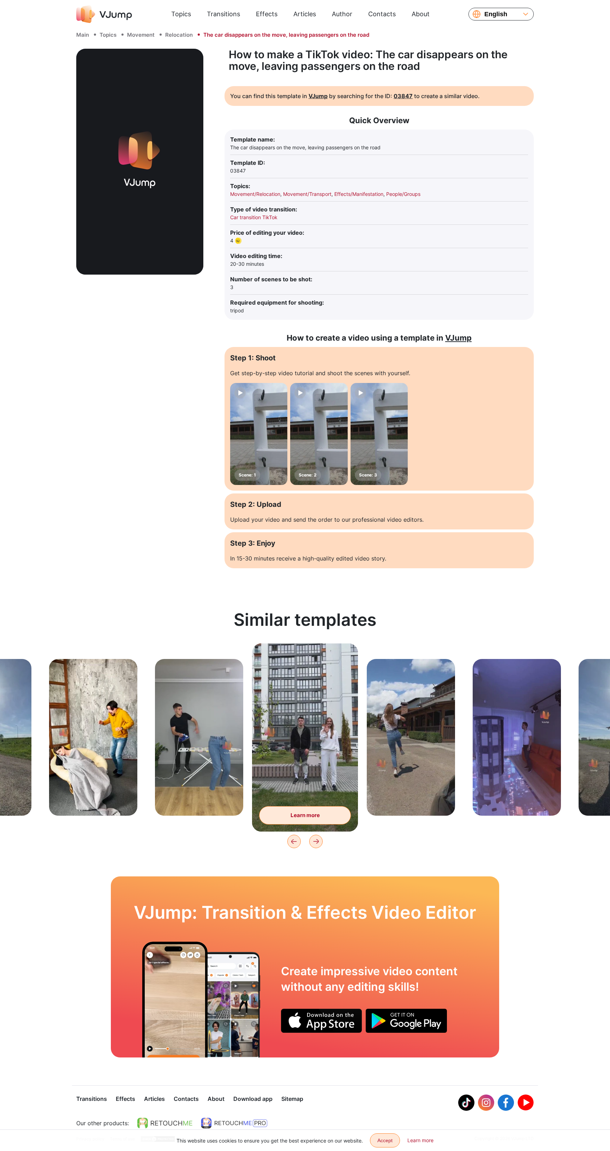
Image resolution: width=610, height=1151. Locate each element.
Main (82, 34)
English (495, 14)
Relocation (179, 34)
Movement (141, 34)
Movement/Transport (307, 194)
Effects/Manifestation (358, 194)
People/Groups (403, 194)
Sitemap (292, 1098)
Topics (181, 14)
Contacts (382, 14)
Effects (266, 14)
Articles (304, 14)
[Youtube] (526, 1103)
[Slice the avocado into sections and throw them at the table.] (175, 999)
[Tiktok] (466, 1103)
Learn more (93, 799)
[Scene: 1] (258, 434)
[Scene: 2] (318, 434)
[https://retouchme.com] (164, 1123)
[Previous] (294, 841)
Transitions (223, 14)
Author (342, 14)
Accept (385, 1140)
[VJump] (104, 14)
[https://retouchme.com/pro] (234, 1123)
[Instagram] (486, 1103)
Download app (253, 1098)
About (421, 14)
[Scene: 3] (379, 434)
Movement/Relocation (255, 194)
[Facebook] (506, 1103)
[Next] (316, 841)
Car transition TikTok (253, 217)
